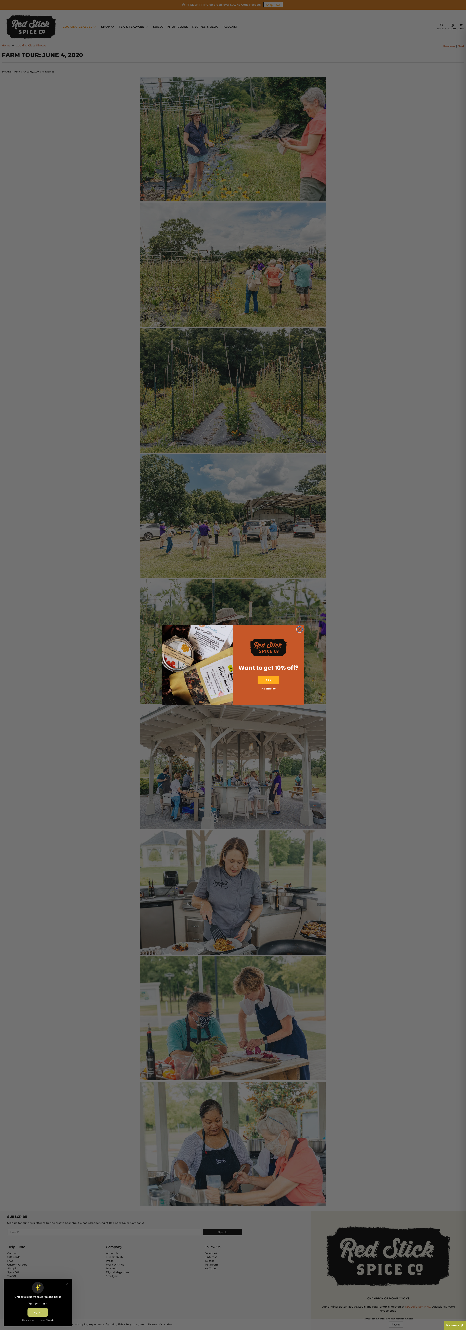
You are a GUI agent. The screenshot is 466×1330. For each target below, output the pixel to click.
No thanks (268, 688)
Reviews (452, 1325)
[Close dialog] (300, 629)
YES (268, 680)
